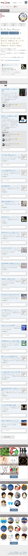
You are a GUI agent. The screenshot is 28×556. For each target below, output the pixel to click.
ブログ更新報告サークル (14, 464)
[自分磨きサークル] (4, 460)
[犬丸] (17, 495)
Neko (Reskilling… (24, 524)
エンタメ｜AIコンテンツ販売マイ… (4, 506)
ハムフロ (3, 524)
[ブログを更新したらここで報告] (14, 451)
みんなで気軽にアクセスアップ (23, 455)
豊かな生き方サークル (5, 455)
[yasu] (3, 105)
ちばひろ (3, 499)
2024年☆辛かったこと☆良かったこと (10, 232)
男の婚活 (5, 474)
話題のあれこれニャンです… (13, 188)
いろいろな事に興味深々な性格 (8, 405)
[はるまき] (17, 487)
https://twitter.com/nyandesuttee (12, 60)
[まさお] (17, 520)
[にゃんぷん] (24, 487)
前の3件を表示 (5, 132)
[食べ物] (15, 43)
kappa (10, 507)
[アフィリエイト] (7, 38)
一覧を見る (14, 476)
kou (10, 491)
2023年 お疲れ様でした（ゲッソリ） (10, 420)
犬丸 (17, 499)
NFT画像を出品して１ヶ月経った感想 (10, 341)
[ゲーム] (17, 38)
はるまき (17, 491)
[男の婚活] (4, 470)
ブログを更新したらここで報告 (14, 455)
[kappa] (10, 503)
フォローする (5, 33)
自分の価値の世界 (5, 186)
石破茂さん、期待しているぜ (8, 279)
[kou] (10, 487)
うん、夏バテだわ (5, 310)
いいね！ (5, 102)
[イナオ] (17, 503)
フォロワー (13, 24)
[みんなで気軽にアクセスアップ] (23, 451)
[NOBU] (10, 528)
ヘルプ (20, 552)
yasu (6, 104)
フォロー (4, 24)
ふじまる (24, 499)
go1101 (10, 540)
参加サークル (22, 24)
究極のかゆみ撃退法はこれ (7, 201)
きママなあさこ (11, 499)
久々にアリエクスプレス (7, 248)
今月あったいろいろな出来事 (8, 325)
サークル (11, 552)
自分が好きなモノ (5, 217)
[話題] (19, 46)
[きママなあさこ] (10, 495)
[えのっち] (24, 528)
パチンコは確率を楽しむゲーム (8, 170)
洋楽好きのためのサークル (14, 474)
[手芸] (13, 46)
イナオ (17, 507)
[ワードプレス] (6, 43)
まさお (17, 524)
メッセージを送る (14, 33)
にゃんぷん (24, 491)
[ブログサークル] (5, 2)
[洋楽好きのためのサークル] (14, 470)
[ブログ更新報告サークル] (14, 460)
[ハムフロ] (4, 520)
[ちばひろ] (4, 495)
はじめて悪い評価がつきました (8, 155)
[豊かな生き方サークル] (4, 451)
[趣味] (11, 41)
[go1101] (10, 536)
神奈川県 (9, 29)
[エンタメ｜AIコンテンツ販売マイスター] (4, 503)
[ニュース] (20, 41)
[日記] (4, 41)
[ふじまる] (24, 495)
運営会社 (25, 552)
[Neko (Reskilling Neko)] (24, 520)
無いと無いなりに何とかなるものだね (10, 294)
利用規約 (16, 552)
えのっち (24, 532)
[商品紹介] (5, 46)
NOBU (10, 532)
